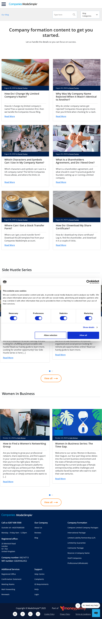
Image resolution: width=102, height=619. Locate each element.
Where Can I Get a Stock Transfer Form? (24, 227)
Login (36, 594)
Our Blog (5, 15)
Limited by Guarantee (77, 543)
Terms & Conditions (83, 614)
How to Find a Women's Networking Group (24, 445)
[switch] (38, 318)
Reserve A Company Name (79, 553)
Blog (36, 538)
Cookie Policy (49, 614)
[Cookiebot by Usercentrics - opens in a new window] (88, 282)
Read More (9, 116)
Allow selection (50, 335)
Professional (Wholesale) (78, 563)
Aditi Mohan (21, 438)
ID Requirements (41, 584)
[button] (50, 371)
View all (48, 378)
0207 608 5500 (14, 522)
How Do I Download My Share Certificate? (73, 227)
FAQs (36, 589)
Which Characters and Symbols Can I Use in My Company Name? (24, 161)
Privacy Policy (65, 614)
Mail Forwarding (8, 589)
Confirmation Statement (11, 579)
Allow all (83, 335)
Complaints (39, 579)
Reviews (37, 532)
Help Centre (39, 574)
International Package (77, 532)
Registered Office (8, 574)
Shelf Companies (75, 558)
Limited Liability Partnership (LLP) (81, 538)
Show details (88, 327)
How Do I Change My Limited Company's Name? (21, 95)
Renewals (5, 594)
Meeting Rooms (7, 584)
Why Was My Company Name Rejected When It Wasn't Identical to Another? (76, 96)
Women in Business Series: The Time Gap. (74, 445)
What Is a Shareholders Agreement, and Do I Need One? (75, 161)
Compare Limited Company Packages (83, 527)
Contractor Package (76, 548)
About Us (38, 527)
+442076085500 (17, 527)
